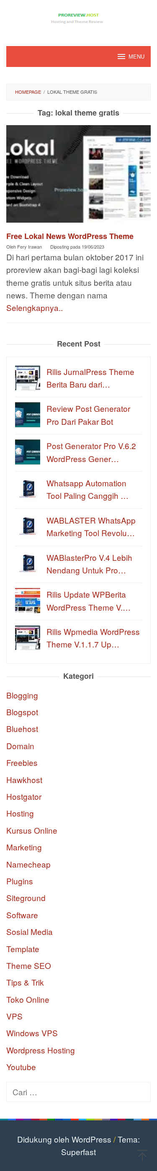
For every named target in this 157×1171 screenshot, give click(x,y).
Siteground (26, 897)
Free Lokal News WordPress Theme (70, 236)
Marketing (24, 847)
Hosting (20, 813)
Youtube (21, 1066)
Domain (20, 745)
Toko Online (27, 999)
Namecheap (28, 864)
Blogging (22, 695)
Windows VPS (32, 1032)
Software (22, 914)
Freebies (22, 762)
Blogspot (22, 711)
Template (22, 948)
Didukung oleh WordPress (64, 1139)
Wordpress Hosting (40, 1049)
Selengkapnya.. (34, 307)
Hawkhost (24, 779)
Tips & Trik (25, 982)
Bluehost (22, 728)
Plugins (19, 880)
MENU (136, 56)
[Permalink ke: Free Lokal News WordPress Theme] (78, 176)
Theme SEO (28, 965)
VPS (14, 1016)
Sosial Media (29, 931)
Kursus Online (31, 830)
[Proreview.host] (79, 17)
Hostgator (23, 796)
